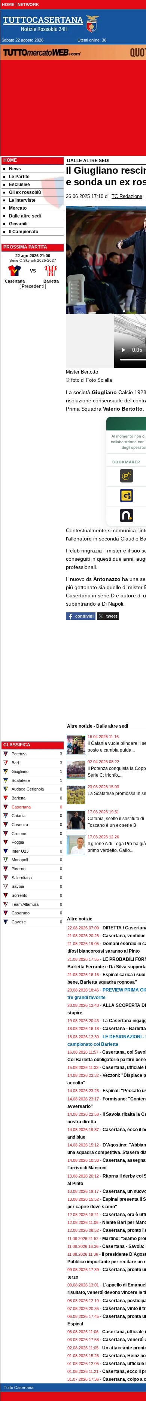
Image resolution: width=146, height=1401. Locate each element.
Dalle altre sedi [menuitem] (25, 216)
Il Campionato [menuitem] (23, 231)
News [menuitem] (15, 168)
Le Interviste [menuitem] (22, 200)
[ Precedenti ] (32, 286)
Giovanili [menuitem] (18, 223)
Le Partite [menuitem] (19, 176)
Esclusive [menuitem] (19, 184)
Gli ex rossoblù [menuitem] (25, 192)
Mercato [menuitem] (18, 208)
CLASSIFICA (16, 744)
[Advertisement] (33, 402)
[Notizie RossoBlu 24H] (50, 24)
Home (10, 160)
